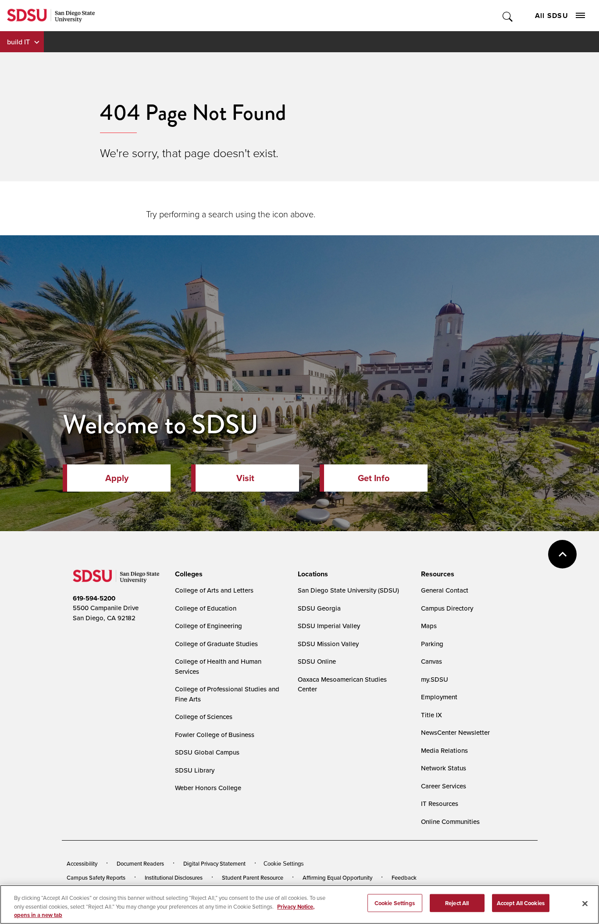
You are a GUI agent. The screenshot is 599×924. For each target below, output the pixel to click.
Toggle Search (508, 15)
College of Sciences (203, 716)
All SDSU (551, 16)
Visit (245, 478)
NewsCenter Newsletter (455, 732)
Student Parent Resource (252, 877)
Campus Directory (447, 608)
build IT (18, 42)
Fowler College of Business (214, 734)
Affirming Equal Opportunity (337, 877)
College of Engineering (208, 625)
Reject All (457, 903)
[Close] (585, 903)
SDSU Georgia (319, 608)
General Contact (444, 590)
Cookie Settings (284, 863)
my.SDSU (434, 679)
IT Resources (439, 803)
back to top (562, 554)
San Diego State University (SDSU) (348, 590)
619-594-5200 (94, 598)
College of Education (205, 608)
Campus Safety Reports (96, 877)
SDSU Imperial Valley (329, 625)
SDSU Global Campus (207, 752)
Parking (432, 643)
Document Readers (140, 863)
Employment (439, 696)
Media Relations (444, 750)
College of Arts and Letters (214, 590)
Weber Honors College (208, 787)
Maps (429, 625)
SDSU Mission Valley (328, 643)
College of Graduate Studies (216, 643)
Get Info (373, 478)
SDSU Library (194, 770)
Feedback (404, 877)
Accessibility (82, 863)
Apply (116, 478)
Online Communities (450, 821)
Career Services (443, 786)
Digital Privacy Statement (214, 863)
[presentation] (187, 574)
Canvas (431, 661)
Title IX (431, 714)
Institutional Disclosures (174, 877)
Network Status (443, 768)
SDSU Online (317, 661)
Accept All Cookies (521, 903)
